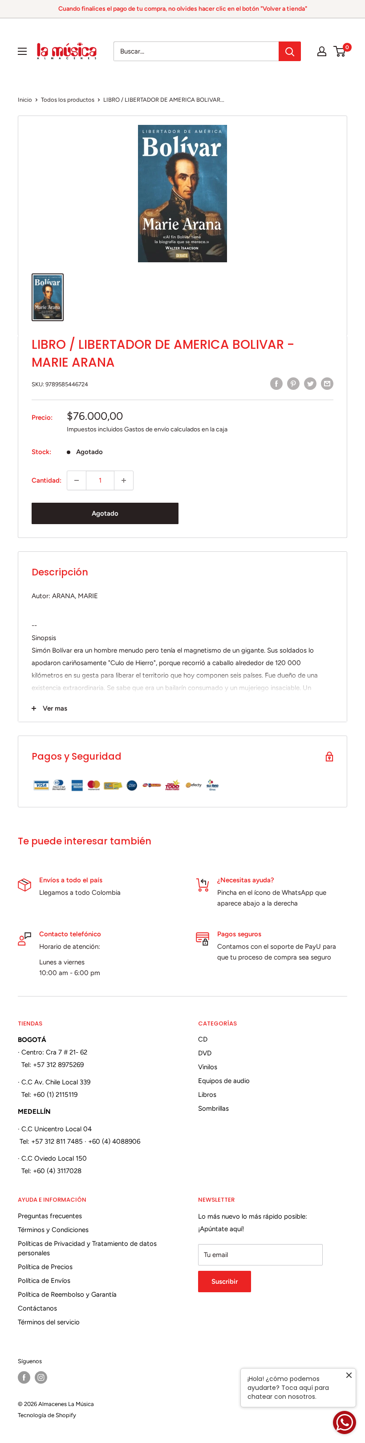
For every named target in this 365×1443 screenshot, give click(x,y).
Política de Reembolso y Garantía (67, 1294)
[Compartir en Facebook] (276, 383)
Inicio (25, 99)
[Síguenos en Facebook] (24, 1377)
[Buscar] (290, 51)
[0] (339, 51)
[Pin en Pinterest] (293, 383)
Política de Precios (45, 1267)
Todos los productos (67, 99)
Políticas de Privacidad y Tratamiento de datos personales (87, 1248)
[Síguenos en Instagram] (41, 1377)
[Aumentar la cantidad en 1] (123, 480)
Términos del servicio (49, 1322)
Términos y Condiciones (53, 1230)
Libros (207, 1095)
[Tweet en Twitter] (310, 383)
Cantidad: (46, 480)
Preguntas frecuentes (50, 1216)
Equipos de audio (224, 1081)
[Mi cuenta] (321, 51)
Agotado (105, 513)
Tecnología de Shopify (47, 1415)
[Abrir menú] (22, 51)
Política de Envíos (44, 1281)
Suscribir (224, 1282)
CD (202, 1039)
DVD (204, 1053)
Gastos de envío (146, 429)
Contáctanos (37, 1308)
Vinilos (207, 1067)
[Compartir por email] (327, 383)
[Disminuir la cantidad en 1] (76, 480)
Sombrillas (213, 1108)
